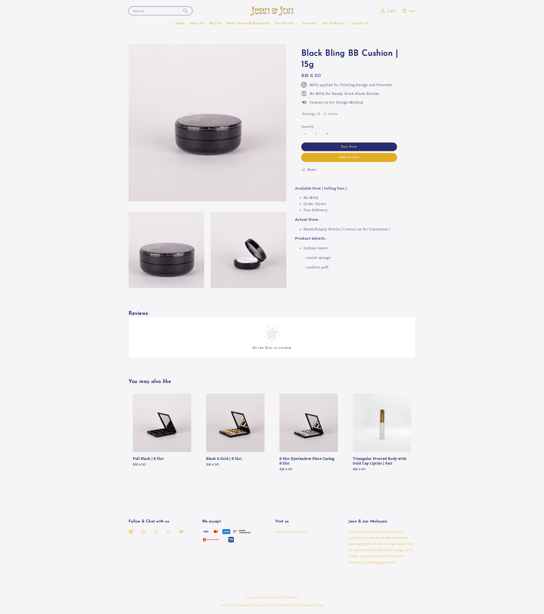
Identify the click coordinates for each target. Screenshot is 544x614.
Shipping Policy (311, 605)
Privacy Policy (264, 605)
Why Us (215, 23)
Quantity (307, 126)
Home (180, 23)
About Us (197, 23)
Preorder (309, 23)
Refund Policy (287, 605)
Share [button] (311, 169)
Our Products (332, 23)
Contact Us (360, 23)
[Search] (185, 11)
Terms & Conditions (236, 605)
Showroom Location (291, 532)
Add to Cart (349, 157)
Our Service (284, 23)
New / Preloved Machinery (248, 23)
